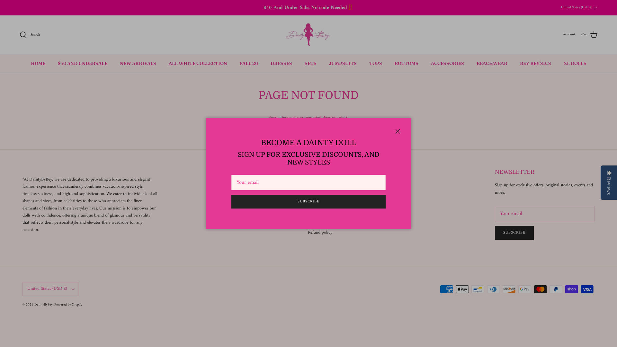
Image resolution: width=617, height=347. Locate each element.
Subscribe (309, 201)
